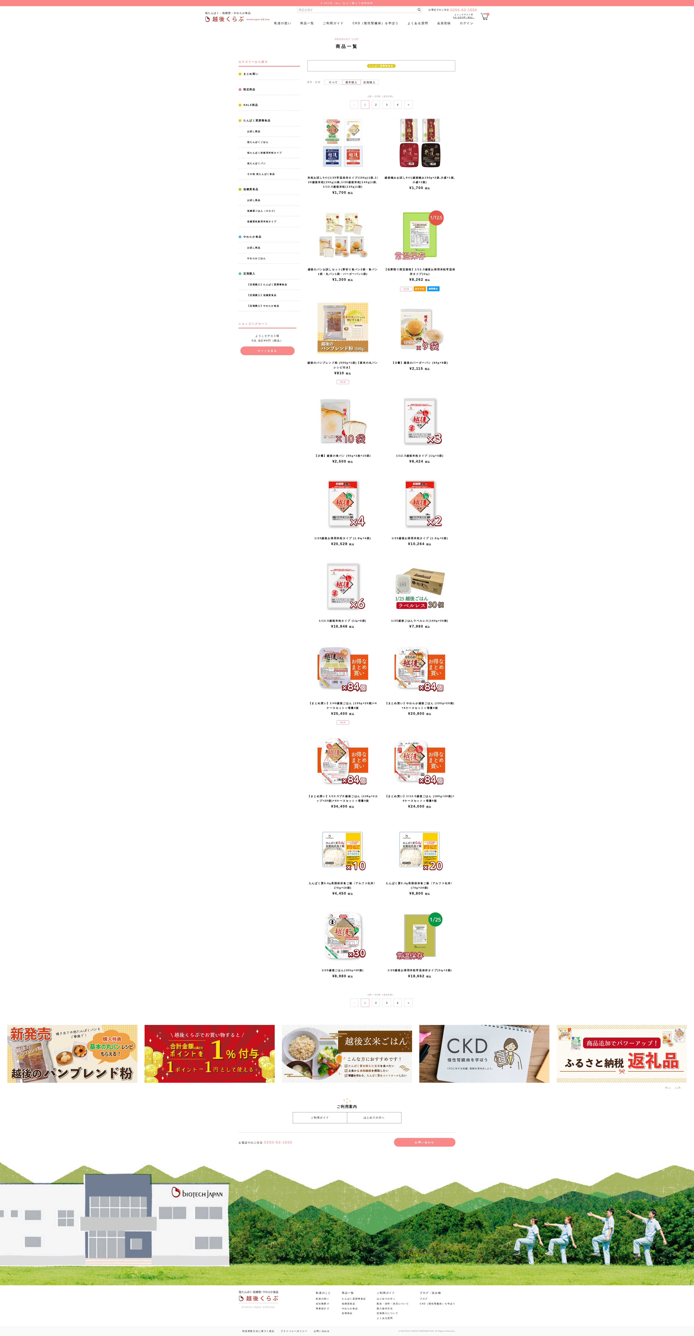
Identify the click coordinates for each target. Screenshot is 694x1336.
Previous (668, 1088)
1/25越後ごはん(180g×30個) (343, 970)
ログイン (467, 23)
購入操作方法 (385, 1308)
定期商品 (347, 1313)
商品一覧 (307, 23)
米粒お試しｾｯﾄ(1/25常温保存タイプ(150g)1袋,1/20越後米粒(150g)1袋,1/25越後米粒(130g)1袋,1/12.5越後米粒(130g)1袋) (343, 182)
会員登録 (444, 23)
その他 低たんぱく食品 (261, 174)
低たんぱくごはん (258, 142)
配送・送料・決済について (393, 1303)
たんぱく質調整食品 (256, 120)
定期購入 (249, 273)
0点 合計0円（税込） (463, 17)
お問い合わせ (424, 1142)
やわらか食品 (252, 236)
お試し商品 (254, 131)
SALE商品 (250, 104)
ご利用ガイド (333, 23)
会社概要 (321, 1303)
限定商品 (249, 89)
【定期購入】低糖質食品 (262, 295)
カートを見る (267, 350)
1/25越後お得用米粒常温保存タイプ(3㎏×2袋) (420, 970)
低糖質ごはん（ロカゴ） (262, 211)
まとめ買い (250, 73)
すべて (333, 82)
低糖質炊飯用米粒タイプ (262, 221)
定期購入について (387, 1313)
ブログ (424, 1299)
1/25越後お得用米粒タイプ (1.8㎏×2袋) (420, 538)
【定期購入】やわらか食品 (263, 306)
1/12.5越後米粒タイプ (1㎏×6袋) (343, 620)
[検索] (419, 10)
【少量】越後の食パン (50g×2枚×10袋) (343, 455)
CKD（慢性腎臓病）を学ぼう (376, 23)
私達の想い (283, 23)
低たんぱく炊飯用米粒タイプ (264, 152)
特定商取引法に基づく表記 (258, 1331)
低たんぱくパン (256, 163)
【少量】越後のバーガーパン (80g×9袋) (420, 362)
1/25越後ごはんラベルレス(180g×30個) (419, 620)
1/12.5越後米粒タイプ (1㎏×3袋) (420, 455)
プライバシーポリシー (294, 1331)
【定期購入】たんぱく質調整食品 (267, 284)
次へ (408, 104)
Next (677, 1088)
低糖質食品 (250, 189)
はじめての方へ (374, 1117)
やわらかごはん (256, 258)
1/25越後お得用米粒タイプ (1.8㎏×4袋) (342, 538)
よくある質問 (418, 23)
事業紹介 (321, 1308)
